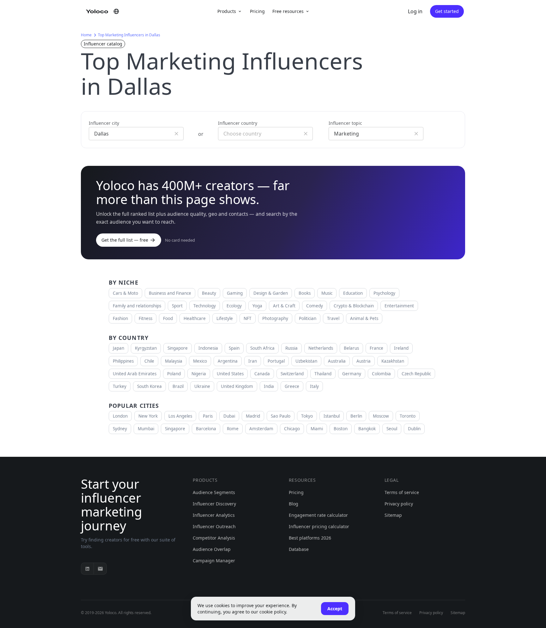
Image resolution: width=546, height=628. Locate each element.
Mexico (200, 361)
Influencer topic (345, 123)
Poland (174, 374)
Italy (314, 386)
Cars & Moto (125, 293)
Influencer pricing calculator (319, 526)
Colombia (381, 374)
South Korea (149, 386)
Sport (177, 306)
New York (148, 416)
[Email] (100, 568)
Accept (334, 609)
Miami (317, 429)
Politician (307, 318)
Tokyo (307, 416)
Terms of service (402, 492)
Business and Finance (170, 293)
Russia (291, 348)
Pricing (257, 11)
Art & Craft (284, 306)
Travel (333, 318)
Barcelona (206, 429)
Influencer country (237, 123)
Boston (341, 429)
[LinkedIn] (87, 568)
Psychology (384, 293)
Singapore (177, 348)
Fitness (145, 318)
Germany (351, 374)
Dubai (229, 416)
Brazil (178, 386)
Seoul (391, 429)
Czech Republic (416, 374)
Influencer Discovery (214, 504)
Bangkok (367, 429)
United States (230, 374)
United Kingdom (237, 386)
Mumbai (146, 429)
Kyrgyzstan (146, 348)
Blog (293, 504)
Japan (118, 348)
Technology (204, 306)
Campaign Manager (214, 561)
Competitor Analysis (214, 538)
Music (326, 293)
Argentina (228, 361)
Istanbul (332, 416)
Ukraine (202, 386)
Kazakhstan (392, 361)
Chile (149, 361)
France (376, 348)
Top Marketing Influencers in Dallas (129, 35)
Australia (337, 361)
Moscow (381, 416)
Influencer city (104, 123)
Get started (447, 11)
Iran (252, 361)
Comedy (314, 306)
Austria (363, 361)
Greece (292, 386)
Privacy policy (399, 504)
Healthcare (195, 318)
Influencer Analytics (214, 515)
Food (168, 318)
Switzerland (292, 374)
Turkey (119, 386)
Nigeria (198, 374)
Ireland (401, 348)
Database (299, 549)
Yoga (257, 306)
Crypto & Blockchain (354, 306)
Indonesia (208, 348)
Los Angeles (180, 416)
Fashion (120, 318)
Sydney (120, 429)
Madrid (253, 416)
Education (353, 293)
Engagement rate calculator (318, 515)
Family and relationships (137, 306)
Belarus (351, 348)
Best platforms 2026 (310, 538)
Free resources (288, 11)
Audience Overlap (212, 549)
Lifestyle (224, 318)
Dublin (414, 429)
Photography (275, 318)
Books (305, 293)
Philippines (123, 361)
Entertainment (399, 306)
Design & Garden (270, 293)
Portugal (276, 361)
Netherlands (320, 348)
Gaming (235, 293)
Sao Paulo (280, 416)
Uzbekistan (306, 361)
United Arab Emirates (134, 374)
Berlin (356, 416)
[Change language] (116, 11)
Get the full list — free (124, 240)
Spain (234, 348)
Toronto (408, 416)
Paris (208, 416)
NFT (248, 318)
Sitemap (393, 515)
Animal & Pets (364, 318)
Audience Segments (214, 492)
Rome (233, 429)
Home (86, 35)
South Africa (262, 348)
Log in (415, 11)
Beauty (209, 293)
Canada (262, 374)
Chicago (292, 429)
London (120, 416)
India (269, 386)
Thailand (322, 374)
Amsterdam (261, 429)
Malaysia (173, 361)
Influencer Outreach (214, 526)
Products (226, 11)
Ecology (234, 306)
